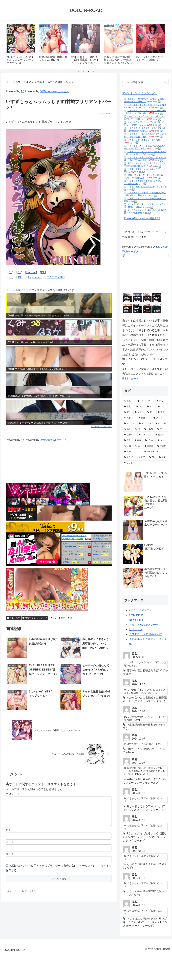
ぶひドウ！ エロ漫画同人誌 (145, 634)
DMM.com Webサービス (54, 91)
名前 (8, 830)
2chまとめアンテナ (140, 610)
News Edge (136, 619)
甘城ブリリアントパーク (36, 618)
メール (10, 841)
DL (10, 272)
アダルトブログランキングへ (139, 93)
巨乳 (72, 618)
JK (54, 618)
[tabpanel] (21, 44)
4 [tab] (93, 71)
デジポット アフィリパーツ (101, 427)
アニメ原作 (15, 618)
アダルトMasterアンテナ (144, 624)
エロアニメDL (55, 277)
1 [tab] (78, 71)
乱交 (63, 618)
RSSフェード (130, 378)
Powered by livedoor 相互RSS (142, 218)
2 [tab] (83, 71)
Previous (2, 45)
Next (169, 45)
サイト (10, 853)
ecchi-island (136, 615)
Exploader (34, 277)
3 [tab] (88, 71)
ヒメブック (135, 629)
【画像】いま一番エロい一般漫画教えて (145, 140)
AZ (22, 91)
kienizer (31, 272)
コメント (13, 794)
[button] (165, 82)
